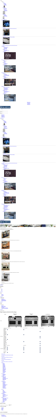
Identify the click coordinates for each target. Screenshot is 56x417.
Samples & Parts (6, 77)
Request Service (5, 208)
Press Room (5, 178)
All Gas (2, 294)
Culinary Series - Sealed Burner (5, 308)
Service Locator (4, 400)
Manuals (5, 76)
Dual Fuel (3, 305)
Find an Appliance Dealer (6, 87)
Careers (5, 195)
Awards (5, 179)
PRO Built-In (5, 15)
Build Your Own (28, 102)
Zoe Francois (4, 382)
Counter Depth (4, 371)
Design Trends (5, 166)
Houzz (2, 409)
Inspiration (3, 163)
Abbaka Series (5, 10)
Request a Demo (6, 88)
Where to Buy (3, 114)
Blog (4, 61)
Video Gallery (5, 165)
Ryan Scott (4, 386)
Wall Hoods (5, 8)
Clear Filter (1, 296)
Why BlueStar (3, 137)
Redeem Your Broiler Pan (6, 91)
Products (2, 362)
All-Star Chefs (5, 167)
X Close (1, 0)
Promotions (5, 64)
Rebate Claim (5, 207)
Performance (4, 374)
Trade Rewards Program (6, 75)
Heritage (4, 375)
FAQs (4, 92)
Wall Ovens (4, 365)
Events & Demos (6, 63)
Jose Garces (4, 383)
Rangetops (5, 121)
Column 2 (4, 49)
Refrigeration (4, 369)
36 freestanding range (25, 412)
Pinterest (2, 408)
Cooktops (5, 4)
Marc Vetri (4, 387)
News (2, 59)
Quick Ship (28, 103)
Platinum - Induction (4, 306)
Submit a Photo (4, 379)
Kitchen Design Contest (6, 50)
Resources (3, 72)
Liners (4, 9)
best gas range (16, 412)
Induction (3, 295)
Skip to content (1, 223)
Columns (5, 132)
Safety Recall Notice (4, 415)
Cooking (4, 363)
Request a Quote (6, 205)
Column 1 (4, 46)
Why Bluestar (3, 373)
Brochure (5, 191)
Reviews (5, 51)
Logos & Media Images (6, 192)
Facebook (3, 407)
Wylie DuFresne (4, 385)
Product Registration (6, 89)
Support (2, 86)
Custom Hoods (5, 128)
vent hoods (10, 412)
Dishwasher (5, 19)
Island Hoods (5, 126)
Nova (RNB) (3, 307)
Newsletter (4, 391)
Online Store (28, 104)
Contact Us (5, 93)
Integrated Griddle (3, 299)
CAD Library (5, 74)
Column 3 (4, 78)
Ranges (5, 3)
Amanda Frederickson (5, 384)
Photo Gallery (5, 48)
